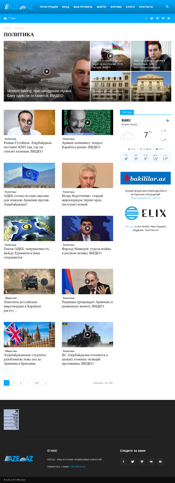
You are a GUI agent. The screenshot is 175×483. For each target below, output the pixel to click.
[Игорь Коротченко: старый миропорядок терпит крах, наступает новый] (87, 175)
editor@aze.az (77, 466)
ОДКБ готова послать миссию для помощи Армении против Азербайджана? (26, 200)
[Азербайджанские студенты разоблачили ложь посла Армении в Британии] (29, 334)
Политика (10, 138)
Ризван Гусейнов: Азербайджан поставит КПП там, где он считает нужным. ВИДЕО (28, 147)
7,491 (36, 382)
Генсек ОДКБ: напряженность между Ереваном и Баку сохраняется (26, 253)
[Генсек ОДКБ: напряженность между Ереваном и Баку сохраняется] (29, 228)
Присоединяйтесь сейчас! (145, 198)
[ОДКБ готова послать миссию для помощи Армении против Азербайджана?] (29, 175)
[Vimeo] (157, 18)
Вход (65, 6)
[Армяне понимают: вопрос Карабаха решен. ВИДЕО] (87, 122)
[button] (167, 7)
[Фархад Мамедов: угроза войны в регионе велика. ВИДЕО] (87, 228)
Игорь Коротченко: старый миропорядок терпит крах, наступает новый (82, 200)
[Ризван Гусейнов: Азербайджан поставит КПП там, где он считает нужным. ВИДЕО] (29, 122)
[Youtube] (168, 18)
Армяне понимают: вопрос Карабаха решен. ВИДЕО (82, 145)
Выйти (101, 6)
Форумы (116, 6)
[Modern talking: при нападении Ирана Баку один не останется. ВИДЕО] (47, 78)
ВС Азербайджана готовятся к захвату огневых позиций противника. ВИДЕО (85, 359)
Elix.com (129, 226)
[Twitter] (151, 18)
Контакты (146, 6)
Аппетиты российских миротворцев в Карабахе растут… (22, 306)
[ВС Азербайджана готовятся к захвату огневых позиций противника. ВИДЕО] (87, 334)
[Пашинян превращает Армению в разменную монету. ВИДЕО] (87, 281)
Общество (11, 298)
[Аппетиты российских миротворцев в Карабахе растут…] (29, 281)
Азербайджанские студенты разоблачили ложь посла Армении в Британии (25, 359)
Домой (7, 28)
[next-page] (45, 383)
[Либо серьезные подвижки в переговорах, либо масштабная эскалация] (151, 56)
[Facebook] (146, 18)
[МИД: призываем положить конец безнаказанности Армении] (151, 86)
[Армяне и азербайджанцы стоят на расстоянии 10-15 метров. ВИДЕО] (110, 56)
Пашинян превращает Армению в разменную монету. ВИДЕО (87, 304)
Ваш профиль (83, 6)
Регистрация (49, 6)
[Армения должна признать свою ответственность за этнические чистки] (110, 86)
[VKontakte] (163, 18)
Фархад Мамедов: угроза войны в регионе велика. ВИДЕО (86, 251)
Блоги (130, 6)
